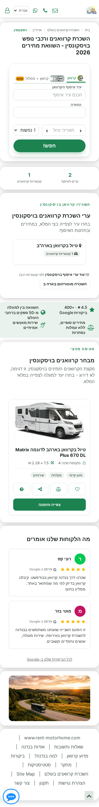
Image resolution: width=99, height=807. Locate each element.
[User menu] (7, 10)
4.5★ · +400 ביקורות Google (73, 310)
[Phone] (45, 10)
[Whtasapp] (35, 10)
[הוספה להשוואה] (58, 489)
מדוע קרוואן (77, 756)
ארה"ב (37, 30)
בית (87, 30)
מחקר (66, 765)
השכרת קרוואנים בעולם (63, 30)
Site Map (25, 774)
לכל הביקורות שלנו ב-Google (49, 659)
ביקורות (18, 756)
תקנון (44, 783)
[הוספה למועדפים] (77, 489)
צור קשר (22, 783)
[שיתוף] (40, 489)
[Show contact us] (11, 796)
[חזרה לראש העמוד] (89, 795)
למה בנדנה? (45, 756)
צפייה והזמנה (49, 504)
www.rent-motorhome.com (52, 737)
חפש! (49, 146)
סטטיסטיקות (39, 765)
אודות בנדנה (33, 747)
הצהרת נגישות (71, 783)
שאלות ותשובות (68, 747)
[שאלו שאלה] (21, 489)
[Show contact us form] (55, 10)
